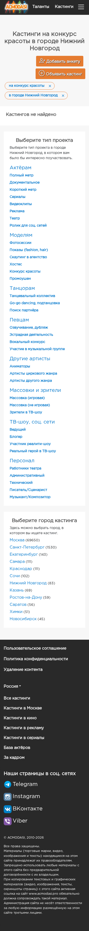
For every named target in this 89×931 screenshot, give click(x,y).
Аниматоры (20, 366)
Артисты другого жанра (31, 380)
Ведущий (18, 429)
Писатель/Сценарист (28, 489)
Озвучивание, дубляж (29, 327)
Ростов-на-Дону (26, 597)
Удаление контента (23, 670)
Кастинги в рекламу (24, 728)
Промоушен (20, 278)
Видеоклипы (21, 204)
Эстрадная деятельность (31, 334)
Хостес (16, 264)
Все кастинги (17, 698)
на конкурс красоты (26, 85)
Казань (17, 590)
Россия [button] (11, 686)
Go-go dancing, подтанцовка (35, 303)
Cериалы (17, 196)
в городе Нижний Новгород (33, 95)
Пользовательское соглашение (35, 648)
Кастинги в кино (20, 718)
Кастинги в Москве (23, 708)
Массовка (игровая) (27, 398)
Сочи (15, 576)
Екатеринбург (24, 554)
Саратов (18, 605)
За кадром (14, 758)
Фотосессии (20, 242)
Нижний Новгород (28, 583)
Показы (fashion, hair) (29, 250)
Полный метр (21, 175)
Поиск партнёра (24, 310)
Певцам (19, 320)
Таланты (40, 7)
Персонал (22, 461)
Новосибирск (23, 619)
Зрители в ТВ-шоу (26, 412)
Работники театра (25, 468)
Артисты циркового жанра (33, 373)
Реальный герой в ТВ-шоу (33, 451)
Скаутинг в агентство (28, 257)
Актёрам (20, 168)
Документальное (25, 182)
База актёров (17, 748)
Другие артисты (30, 359)
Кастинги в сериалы (24, 738)
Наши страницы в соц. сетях (40, 773)
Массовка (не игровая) (30, 405)
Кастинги (64, 7)
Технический (21, 482)
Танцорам (22, 288)
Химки (16, 612)
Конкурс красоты (25, 271)
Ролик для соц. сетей (28, 225)
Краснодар (21, 569)
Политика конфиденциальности (36, 659)
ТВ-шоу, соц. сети (32, 422)
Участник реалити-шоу (30, 444)
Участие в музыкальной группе (37, 349)
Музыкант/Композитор (30, 497)
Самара (17, 562)
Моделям (21, 235)
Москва (17, 540)
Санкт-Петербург (27, 547)
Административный (27, 475)
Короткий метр (23, 189)
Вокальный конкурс (27, 341)
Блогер (16, 436)
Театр (15, 218)
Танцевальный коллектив (32, 296)
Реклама (17, 211)
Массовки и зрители (35, 390)
